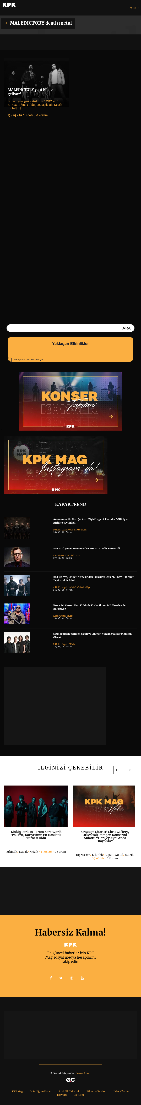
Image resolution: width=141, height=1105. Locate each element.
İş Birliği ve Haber (40, 1091)
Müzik (84, 530)
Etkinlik (57, 587)
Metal (63, 555)
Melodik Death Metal (63, 530)
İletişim (79, 1094)
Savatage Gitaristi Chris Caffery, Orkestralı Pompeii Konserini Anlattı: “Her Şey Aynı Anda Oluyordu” (105, 836)
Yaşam (77, 555)
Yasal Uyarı (84, 1073)
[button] (117, 770)
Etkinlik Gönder (95, 1091)
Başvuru (62, 1094)
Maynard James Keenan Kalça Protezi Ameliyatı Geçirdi (86, 548)
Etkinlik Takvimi (69, 1091)
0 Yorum (60, 851)
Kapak (77, 530)
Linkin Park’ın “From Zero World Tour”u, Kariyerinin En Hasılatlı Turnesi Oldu (36, 835)
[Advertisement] (55, 706)
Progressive (82, 854)
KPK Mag (17, 1091)
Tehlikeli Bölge (83, 587)
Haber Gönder (121, 1091)
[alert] (70, 360)
